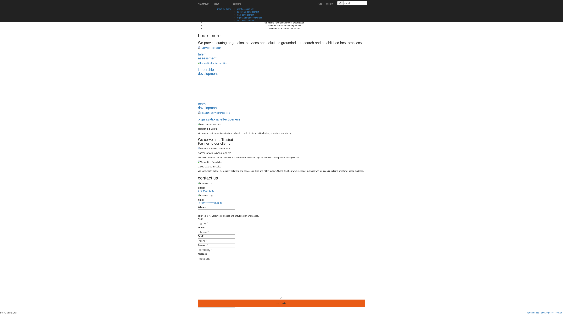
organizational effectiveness (249, 17)
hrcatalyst (203, 4)
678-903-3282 (206, 190)
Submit (281, 303)
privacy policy (547, 312)
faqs (320, 3)
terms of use (533, 312)
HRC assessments (245, 20)
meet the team (224, 8)
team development (245, 14)
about (216, 3)
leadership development (248, 11)
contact (329, 3)
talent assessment (245, 8)
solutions (237, 3)
